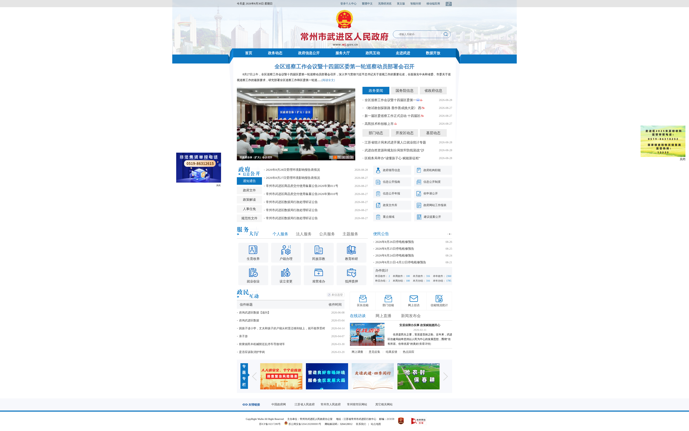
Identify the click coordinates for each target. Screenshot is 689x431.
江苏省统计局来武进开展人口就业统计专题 (395, 142)
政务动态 (275, 53)
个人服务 (280, 234)
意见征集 (374, 351)
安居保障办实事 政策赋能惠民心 (419, 325)
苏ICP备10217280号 (271, 424)
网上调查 (357, 351)
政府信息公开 (309, 53)
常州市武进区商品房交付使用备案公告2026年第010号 (302, 194)
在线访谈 (358, 316)
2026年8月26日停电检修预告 (394, 242)
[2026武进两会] (418, 376)
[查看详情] (424, 343)
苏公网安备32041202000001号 (304, 424)
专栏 (244, 381)
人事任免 (249, 209)
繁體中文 (367, 3)
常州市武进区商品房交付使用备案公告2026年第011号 (302, 186)
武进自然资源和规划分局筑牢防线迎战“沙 (394, 150)
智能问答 (415, 3)
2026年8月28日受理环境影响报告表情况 (293, 169)
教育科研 (351, 259)
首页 (248, 53)
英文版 (401, 3)
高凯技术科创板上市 (379, 124)
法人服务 (304, 234)
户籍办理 (286, 259)
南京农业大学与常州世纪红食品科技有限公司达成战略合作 (272, 157)
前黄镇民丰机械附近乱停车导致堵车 (262, 344)
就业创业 (253, 281)
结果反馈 (391, 351)
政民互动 (373, 53)
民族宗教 (318, 259)
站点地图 (376, 424)
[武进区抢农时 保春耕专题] (373, 376)
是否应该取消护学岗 (252, 352)
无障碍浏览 (385, 3)
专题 (244, 369)
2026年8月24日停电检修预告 (394, 255)
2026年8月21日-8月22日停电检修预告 (400, 262)
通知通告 (249, 181)
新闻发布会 (411, 316)
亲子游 (243, 336)
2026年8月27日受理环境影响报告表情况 (293, 178)
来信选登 (337, 294)
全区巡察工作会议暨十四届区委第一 (390, 100)
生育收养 (253, 259)
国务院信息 (405, 91)
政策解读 (249, 199)
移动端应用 (433, 3)
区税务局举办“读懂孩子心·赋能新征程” (392, 158)
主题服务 (350, 234)
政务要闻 (376, 91)
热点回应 (408, 351)
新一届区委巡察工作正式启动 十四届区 (392, 116)
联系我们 (361, 424)
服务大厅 (343, 53)
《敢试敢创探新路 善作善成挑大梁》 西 (393, 108)
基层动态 (433, 133)
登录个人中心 (348, 3)
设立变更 (286, 281)
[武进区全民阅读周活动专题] (327, 376)
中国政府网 (278, 404)
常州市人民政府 (331, 404)
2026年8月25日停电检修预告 (394, 248)
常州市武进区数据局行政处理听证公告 (292, 202)
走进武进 (403, 53)
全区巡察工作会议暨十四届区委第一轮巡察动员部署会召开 (344, 66)
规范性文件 (249, 218)
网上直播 (383, 316)
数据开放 (433, 53)
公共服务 (327, 234)
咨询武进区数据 (249, 320)
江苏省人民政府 (305, 404)
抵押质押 (351, 281)
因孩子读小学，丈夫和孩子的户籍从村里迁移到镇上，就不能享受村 (282, 328)
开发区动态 (405, 133)
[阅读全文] (328, 80)
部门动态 (376, 133)
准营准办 (318, 281)
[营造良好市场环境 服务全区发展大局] (281, 376)
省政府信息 (433, 91)
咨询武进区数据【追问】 (255, 312)
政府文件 (249, 190)
